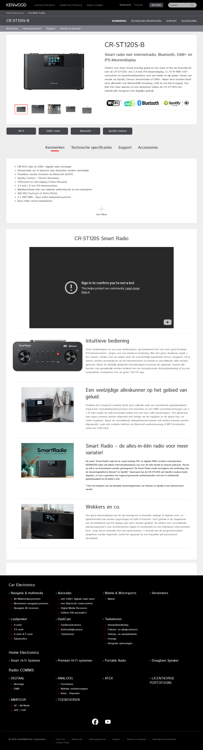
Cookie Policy (62, 742)
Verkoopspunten (32, 28)
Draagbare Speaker (165, 660)
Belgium (156, 5)
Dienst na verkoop (70, 28)
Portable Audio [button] (37, 13)
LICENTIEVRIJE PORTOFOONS (162, 680)
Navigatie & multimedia (27, 593)
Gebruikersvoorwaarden (164, 739)
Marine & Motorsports (120, 593)
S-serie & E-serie (23, 634)
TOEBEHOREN (69, 700)
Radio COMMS (95, 5)
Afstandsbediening (118, 625)
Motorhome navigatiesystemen (31, 603)
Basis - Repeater (70, 693)
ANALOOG (65, 678)
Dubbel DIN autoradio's (74, 613)
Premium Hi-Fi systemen (75, 660)
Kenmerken (119, 21)
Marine (111, 599)
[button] (54, 71)
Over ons (60, 739)
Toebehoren (67, 634)
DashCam (64, 619)
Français (138, 5)
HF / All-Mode (22, 705)
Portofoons (67, 684)
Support (171, 21)
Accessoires (189, 21)
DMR (17, 689)
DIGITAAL (18, 678)
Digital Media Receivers (74, 608)
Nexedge (19, 684)
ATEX (109, 678)
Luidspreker (19, 619)
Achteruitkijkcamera (71, 629)
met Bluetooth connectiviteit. (77, 603)
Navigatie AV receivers (26, 608)
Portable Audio (115, 660)
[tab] (55, 149)
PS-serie (18, 629)
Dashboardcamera (71, 625)
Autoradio (65, 593)
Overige (112, 639)
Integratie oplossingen (120, 643)
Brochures (12, 28)
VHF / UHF (20, 710)
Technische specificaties (146, 21)
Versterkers (160, 593)
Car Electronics (44, 5)
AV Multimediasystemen (27, 599)
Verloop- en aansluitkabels (122, 634)
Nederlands (125, 5)
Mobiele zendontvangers (74, 689)
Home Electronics (71, 5)
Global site (77, 739)
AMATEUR (18, 700)
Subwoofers (20, 639)
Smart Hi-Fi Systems (25, 660)
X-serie (18, 625)
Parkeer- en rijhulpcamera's (123, 629)
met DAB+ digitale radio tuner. (78, 599)
